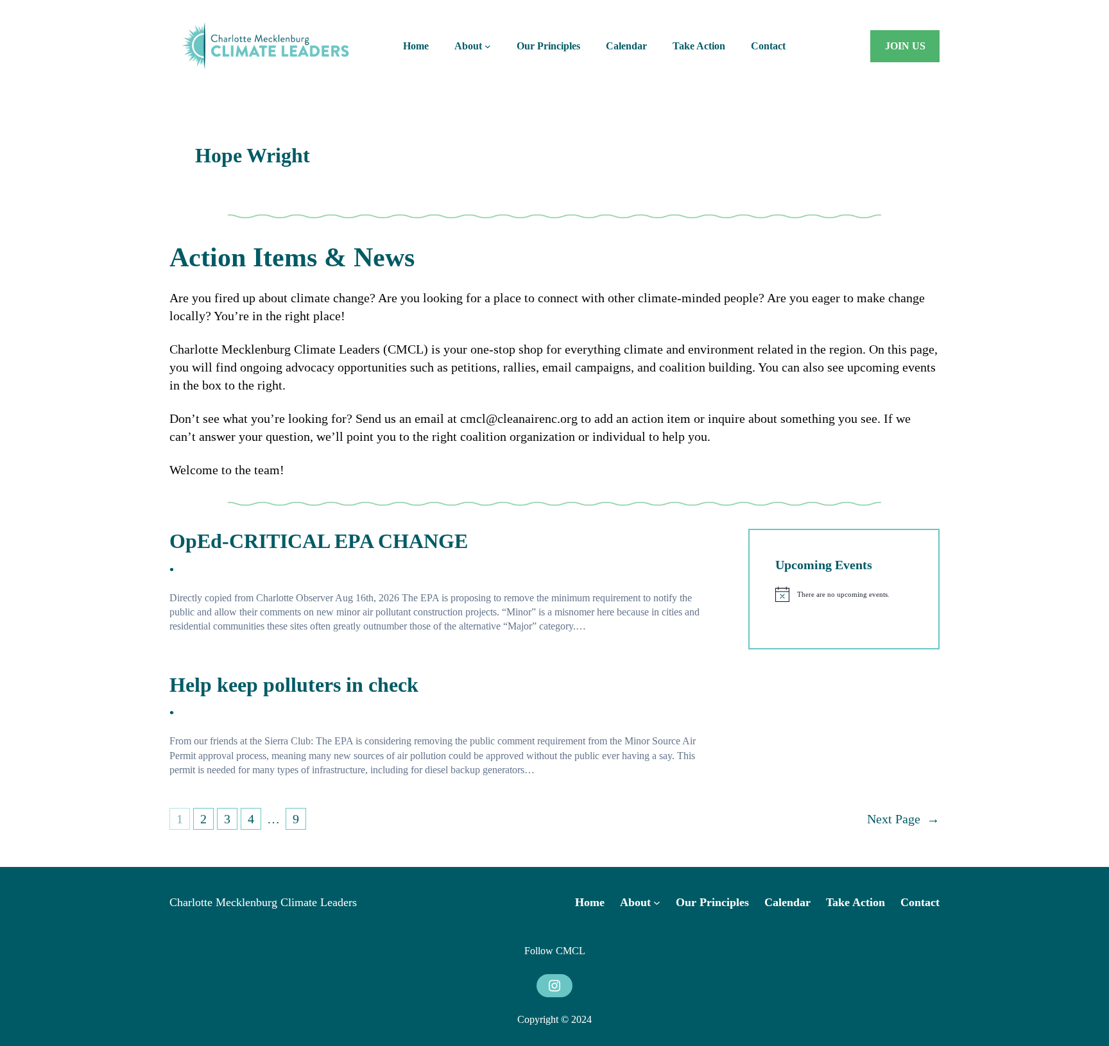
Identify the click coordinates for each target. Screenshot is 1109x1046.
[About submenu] (488, 46)
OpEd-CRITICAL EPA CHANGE (318, 541)
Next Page (903, 819)
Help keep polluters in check (293, 684)
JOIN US (905, 45)
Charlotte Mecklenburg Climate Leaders (263, 902)
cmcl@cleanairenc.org (519, 418)
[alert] (844, 594)
